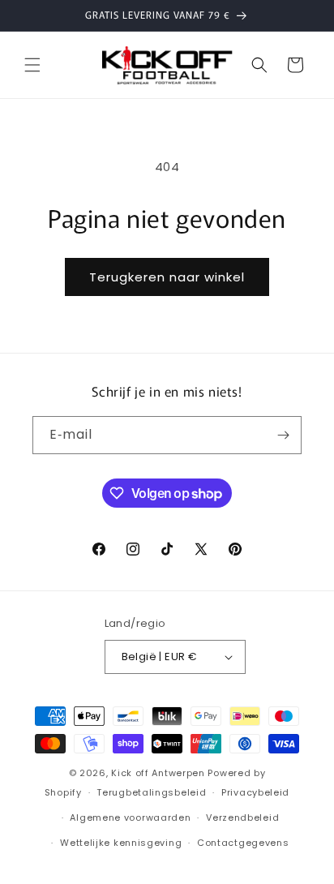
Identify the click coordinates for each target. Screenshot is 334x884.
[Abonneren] (283, 435)
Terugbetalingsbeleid (151, 792)
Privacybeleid (255, 792)
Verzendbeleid (242, 817)
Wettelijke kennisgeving (121, 842)
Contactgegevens (243, 842)
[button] (32, 65)
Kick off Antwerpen (158, 772)
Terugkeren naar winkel (167, 276)
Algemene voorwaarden (130, 817)
